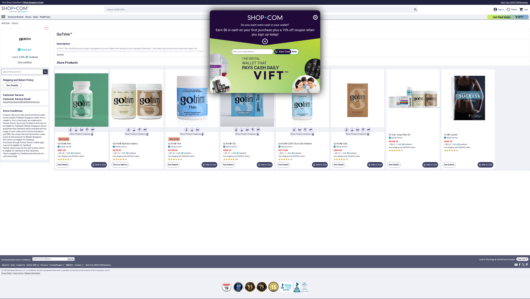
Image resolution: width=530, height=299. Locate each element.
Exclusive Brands (16, 17)
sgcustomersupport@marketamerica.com (21, 102)
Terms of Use (18, 273)
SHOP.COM (5, 23)
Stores (28, 17)
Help (13, 265)
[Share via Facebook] (519, 264)
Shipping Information (32, 273)
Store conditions (25, 62)
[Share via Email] (516, 265)
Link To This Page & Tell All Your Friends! (497, 260)
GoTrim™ (15, 23)
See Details (62, 166)
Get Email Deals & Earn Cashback (15, 260)
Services (44, 265)
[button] (57, 265)
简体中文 (69, 265)
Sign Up (71, 259)
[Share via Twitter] (523, 265)
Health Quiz (45, 17)
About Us (5, 265)
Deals (35, 17)
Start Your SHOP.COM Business (514, 2)
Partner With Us (33, 265)
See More (60, 55)
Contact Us (20, 265)
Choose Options (119, 166)
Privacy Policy (6, 273)
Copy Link (522, 259)
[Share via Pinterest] (526, 265)
